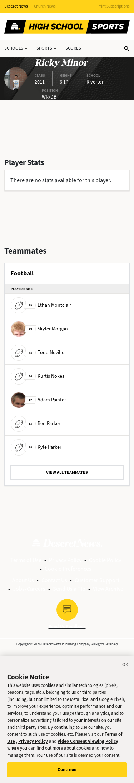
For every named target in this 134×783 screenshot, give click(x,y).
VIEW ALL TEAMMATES (67, 472)
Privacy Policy (65, 560)
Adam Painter (47, 399)
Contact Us (54, 580)
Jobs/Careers (29, 589)
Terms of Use (25, 560)
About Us (23, 580)
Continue (67, 770)
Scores (73, 48)
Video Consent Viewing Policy (88, 741)
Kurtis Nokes (46, 376)
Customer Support (97, 580)
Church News (45, 6)
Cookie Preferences (68, 568)
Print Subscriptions (114, 6)
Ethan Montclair (50, 305)
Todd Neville (46, 352)
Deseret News (16, 6)
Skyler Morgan (48, 328)
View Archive (108, 589)
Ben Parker (44, 423)
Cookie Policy (105, 560)
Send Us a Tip (69, 589)
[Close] (125, 666)
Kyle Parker (45, 447)
